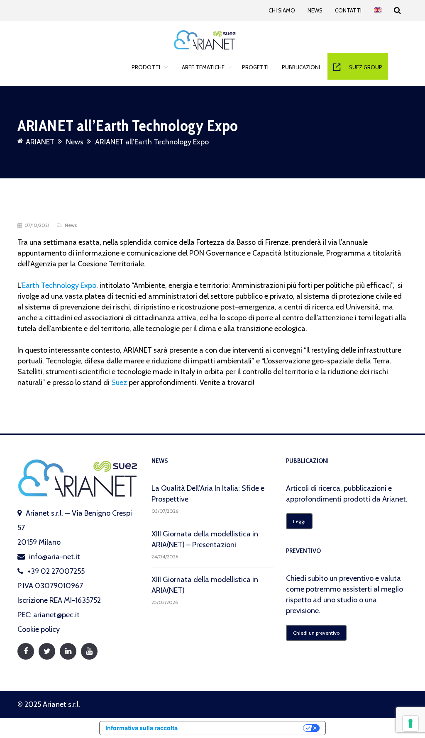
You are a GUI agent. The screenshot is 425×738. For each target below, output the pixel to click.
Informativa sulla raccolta (141, 727)
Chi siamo (282, 10)
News (315, 10)
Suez (119, 382)
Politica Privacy (383, 704)
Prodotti (146, 67)
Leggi (299, 521)
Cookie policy (38, 629)
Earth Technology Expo (59, 285)
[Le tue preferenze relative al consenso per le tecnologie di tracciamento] (410, 723)
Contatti (348, 10)
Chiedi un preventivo (316, 633)
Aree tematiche (203, 67)
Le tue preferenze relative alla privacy (244, 727)
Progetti (255, 67)
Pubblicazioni (301, 67)
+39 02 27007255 (56, 571)
